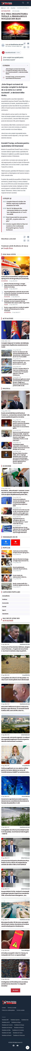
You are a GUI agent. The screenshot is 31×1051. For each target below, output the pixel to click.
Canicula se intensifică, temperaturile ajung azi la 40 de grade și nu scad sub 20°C (14, 278)
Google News (8, 248)
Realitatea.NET (5, 1019)
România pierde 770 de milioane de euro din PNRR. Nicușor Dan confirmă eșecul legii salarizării (21, 530)
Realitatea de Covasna (7, 1025)
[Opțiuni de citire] (27, 1047)
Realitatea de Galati (6, 1032)
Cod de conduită (20, 1010)
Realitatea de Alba (6, 1030)
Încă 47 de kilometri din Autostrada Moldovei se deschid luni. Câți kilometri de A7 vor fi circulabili (17, 211)
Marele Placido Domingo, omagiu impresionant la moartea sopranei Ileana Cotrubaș (15, 285)
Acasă (4, 8)
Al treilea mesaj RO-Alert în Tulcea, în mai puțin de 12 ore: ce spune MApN (14, 954)
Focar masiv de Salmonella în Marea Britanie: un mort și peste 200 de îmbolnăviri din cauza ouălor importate (16, 301)
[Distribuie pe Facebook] (28, 43)
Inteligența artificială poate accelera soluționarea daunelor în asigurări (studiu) (14, 984)
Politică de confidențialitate (8, 1010)
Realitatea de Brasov (19, 1027)
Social (6, 288)
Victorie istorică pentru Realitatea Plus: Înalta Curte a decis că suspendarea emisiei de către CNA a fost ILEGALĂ (15, 862)
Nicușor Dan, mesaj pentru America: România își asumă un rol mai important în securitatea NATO (21, 425)
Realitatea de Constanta (18, 1030)
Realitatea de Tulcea (17, 1032)
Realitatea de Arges (16, 1022)
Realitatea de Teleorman (19, 1035)
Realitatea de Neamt (6, 1035)
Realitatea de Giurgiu (19, 1025)
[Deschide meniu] (28, 3)
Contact (4, 1007)
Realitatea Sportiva (15, 1019)
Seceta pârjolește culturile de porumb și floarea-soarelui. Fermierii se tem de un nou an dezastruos (16, 293)
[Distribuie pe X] (28, 47)
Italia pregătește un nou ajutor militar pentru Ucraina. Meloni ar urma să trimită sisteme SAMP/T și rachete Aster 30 (15, 771)
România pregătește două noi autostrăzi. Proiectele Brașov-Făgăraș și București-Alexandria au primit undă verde (21, 382)
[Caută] (23, 3)
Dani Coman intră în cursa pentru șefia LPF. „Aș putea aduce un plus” (16, 219)
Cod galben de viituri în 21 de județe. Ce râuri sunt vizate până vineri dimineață (15, 679)
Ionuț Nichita (26, 675)
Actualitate (13, 8)
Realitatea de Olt (6, 1022)
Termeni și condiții (12, 1007)
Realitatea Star (25, 1019)
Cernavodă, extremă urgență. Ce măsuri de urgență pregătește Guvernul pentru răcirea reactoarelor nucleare (15, 739)
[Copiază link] (24, 43)
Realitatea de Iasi (17, 44)
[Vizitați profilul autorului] (3, 45)
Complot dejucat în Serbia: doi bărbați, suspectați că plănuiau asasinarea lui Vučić (16, 203)
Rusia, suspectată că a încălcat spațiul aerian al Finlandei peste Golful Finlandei (16, 309)
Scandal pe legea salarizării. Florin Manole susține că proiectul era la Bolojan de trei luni (21, 447)
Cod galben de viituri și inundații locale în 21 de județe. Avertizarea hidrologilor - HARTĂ (15, 832)
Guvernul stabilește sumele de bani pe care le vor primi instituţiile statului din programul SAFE (21, 502)
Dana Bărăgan (26, 950)
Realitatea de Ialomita (7, 1027)
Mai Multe (15, 990)
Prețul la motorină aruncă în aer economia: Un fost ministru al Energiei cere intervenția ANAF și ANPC (21, 512)
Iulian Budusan (25, 735)
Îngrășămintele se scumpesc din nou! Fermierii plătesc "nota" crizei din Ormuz (20, 521)
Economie (7, 296)
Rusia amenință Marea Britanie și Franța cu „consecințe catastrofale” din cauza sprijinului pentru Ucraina (15, 415)
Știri (8, 8)
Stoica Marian (26, 796)
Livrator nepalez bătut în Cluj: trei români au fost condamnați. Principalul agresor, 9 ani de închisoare (17, 227)
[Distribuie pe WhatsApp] (24, 47)
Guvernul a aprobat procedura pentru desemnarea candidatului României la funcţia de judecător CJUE (15, 801)
